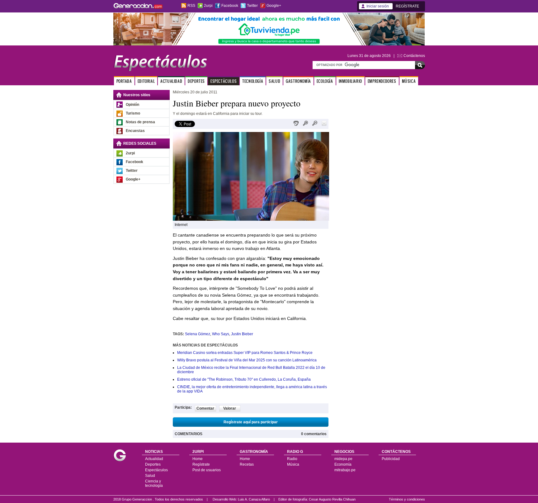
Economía (343, 464)
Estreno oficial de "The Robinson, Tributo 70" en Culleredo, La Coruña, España (244, 379)
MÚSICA (409, 81)
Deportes (153, 464)
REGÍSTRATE (407, 6)
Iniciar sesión (377, 6)
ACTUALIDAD (171, 81)
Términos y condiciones (407, 499)
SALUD (274, 81)
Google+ (274, 5)
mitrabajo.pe (345, 470)
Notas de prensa (140, 122)
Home (197, 459)
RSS (191, 5)
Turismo (133, 113)
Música (293, 464)
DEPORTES (196, 81)
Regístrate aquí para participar (251, 422)
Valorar (229, 408)
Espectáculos (156, 470)
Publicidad (391, 459)
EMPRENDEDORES (382, 81)
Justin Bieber (242, 334)
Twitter (252, 5)
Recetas (247, 464)
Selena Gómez (197, 334)
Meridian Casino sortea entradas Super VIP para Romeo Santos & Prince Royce (245, 352)
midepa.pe (343, 459)
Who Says (220, 334)
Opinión (132, 104)
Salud (150, 475)
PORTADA (124, 81)
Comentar (205, 408)
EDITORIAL (146, 81)
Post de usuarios (206, 470)
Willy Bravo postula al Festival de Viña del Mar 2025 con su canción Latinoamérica (247, 360)
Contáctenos (414, 56)
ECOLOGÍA (325, 81)
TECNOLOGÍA (252, 81)
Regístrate (201, 464)
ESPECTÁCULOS (223, 81)
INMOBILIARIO (350, 81)
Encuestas (135, 131)
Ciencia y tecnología (154, 483)
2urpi (208, 5)
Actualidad (154, 459)
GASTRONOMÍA (298, 81)
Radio (292, 459)
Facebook (229, 5)
